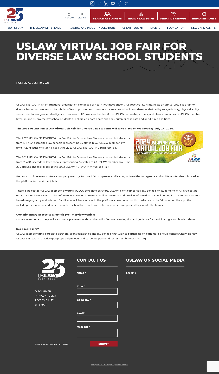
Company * (84, 300)
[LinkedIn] (106, 3)
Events (155, 27)
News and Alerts (203, 27)
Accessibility (44, 300)
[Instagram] (92, 3)
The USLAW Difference (45, 27)
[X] (127, 3)
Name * (81, 273)
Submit (103, 343)
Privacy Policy (45, 295)
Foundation (175, 27)
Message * (83, 327)
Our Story (15, 27)
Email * (81, 313)
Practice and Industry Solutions (91, 27)
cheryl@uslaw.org (135, 238)
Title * (81, 286)
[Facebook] (120, 3)
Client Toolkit (133, 27)
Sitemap (41, 304)
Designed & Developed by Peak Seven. (109, 364)
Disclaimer (43, 291)
